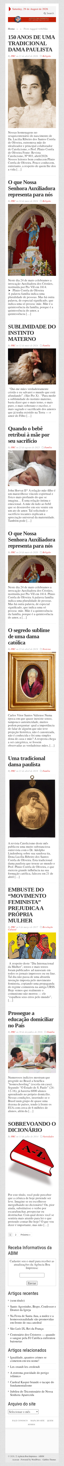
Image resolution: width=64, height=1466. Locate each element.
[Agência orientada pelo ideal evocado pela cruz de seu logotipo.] (32, 19)
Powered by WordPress (31, 1459)
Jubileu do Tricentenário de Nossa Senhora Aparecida (31, 1393)
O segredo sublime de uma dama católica (29, 636)
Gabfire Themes (49, 1459)
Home (11, 28)
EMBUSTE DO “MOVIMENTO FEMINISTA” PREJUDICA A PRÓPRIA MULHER (27, 905)
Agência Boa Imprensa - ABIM (29, 1456)
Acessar (15, 1459)
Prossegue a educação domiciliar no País (30, 1019)
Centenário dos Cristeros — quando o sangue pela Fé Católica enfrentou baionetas (32, 1337)
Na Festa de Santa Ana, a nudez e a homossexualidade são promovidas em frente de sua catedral (32, 1319)
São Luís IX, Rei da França (27, 1328)
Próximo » (25, 1235)
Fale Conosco (20, 1420)
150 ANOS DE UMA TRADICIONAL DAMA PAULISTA (31, 43)
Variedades (48, 1136)
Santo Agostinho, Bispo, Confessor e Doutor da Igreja (33, 1308)
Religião (47, 56)
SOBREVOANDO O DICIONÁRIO (32, 1127)
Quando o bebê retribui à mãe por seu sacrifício (28, 434)
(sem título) (17, 1300)
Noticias (47, 649)
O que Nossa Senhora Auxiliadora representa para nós (31, 188)
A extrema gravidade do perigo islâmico (29, 1374)
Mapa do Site (37, 1420)
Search (50, 13)
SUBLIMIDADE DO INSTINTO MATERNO (32, 332)
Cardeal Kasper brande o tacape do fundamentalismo (32, 1383)
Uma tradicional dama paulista (26, 761)
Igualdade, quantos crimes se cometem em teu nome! (28, 1359)
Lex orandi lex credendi (25, 1367)
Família (46, 345)
